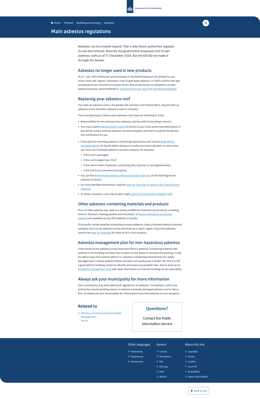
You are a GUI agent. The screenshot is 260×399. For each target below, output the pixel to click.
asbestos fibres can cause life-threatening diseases (148, 89)
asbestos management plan (95, 269)
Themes (68, 23)
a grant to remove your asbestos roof (152, 194)
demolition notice (115, 126)
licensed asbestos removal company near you (124, 175)
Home (57, 23)
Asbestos (109, 23)
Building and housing (89, 23)
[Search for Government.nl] (206, 23)
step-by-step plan (101, 232)
